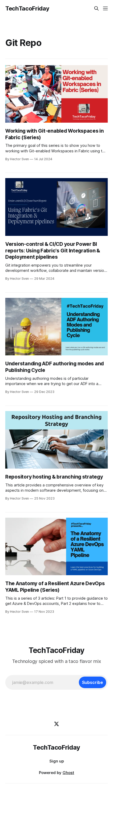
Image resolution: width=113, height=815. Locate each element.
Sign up (56, 761)
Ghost (68, 772)
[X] (56, 723)
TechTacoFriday (27, 8)
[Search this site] (96, 8)
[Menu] (105, 8)
